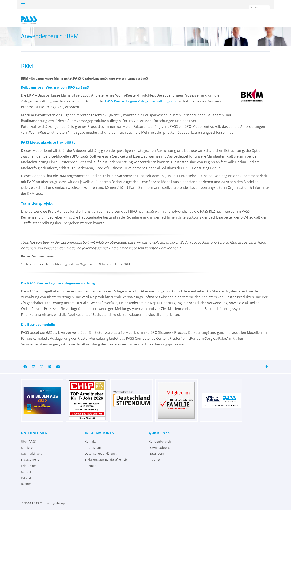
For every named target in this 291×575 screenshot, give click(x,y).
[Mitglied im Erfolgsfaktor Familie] (176, 394)
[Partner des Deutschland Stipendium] (131, 394)
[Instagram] (41, 360)
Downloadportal (160, 441)
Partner (26, 471)
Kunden (26, 465)
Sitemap (91, 459)
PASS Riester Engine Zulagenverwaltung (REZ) (141, 95)
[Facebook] (25, 360)
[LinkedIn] (33, 360)
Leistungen (29, 459)
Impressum (93, 441)
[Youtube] (58, 360)
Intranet (154, 453)
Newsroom (156, 447)
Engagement (30, 453)
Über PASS (28, 435)
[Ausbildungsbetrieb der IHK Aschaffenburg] (42, 394)
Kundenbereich (160, 435)
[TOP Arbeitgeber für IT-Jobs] (87, 394)
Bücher (26, 478)
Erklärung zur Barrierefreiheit (106, 453)
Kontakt (90, 435)
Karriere (27, 441)
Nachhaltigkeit (31, 447)
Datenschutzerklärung (101, 447)
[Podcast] (50, 360)
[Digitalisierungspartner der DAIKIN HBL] (221, 394)
